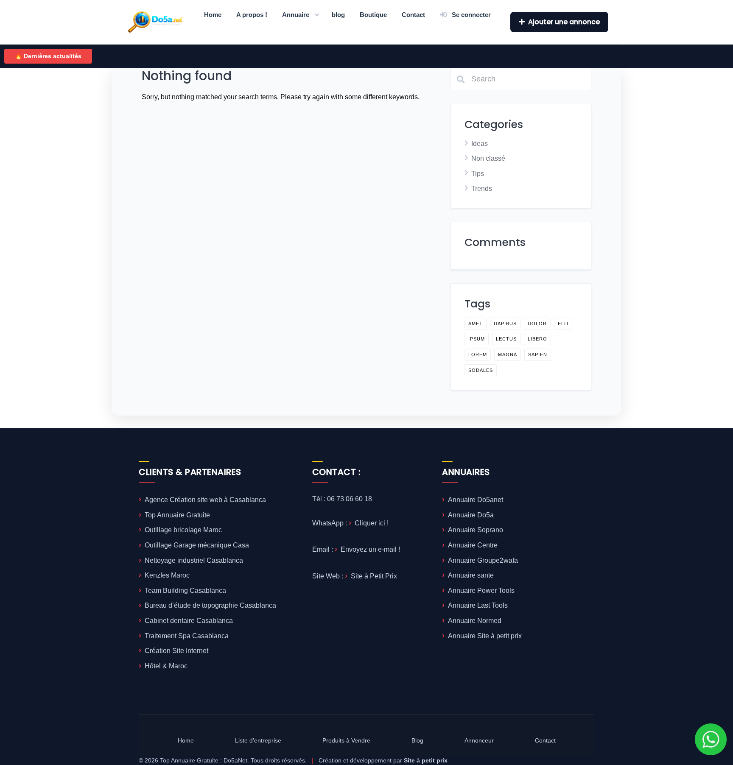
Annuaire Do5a (471, 515)
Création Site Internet (176, 650)
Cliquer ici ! (372, 523)
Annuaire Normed (474, 620)
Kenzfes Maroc (167, 575)
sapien (537, 354)
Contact (413, 14)
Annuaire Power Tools (481, 590)
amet (475, 323)
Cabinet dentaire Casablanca (189, 620)
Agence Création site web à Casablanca (205, 499)
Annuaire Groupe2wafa (483, 560)
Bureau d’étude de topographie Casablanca (210, 605)
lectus (506, 338)
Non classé (488, 158)
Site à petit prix (426, 760)
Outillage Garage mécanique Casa (197, 545)
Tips (477, 173)
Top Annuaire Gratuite (177, 515)
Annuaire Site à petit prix (485, 635)
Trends (481, 188)
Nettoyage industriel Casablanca (194, 560)
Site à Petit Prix (374, 576)
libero (537, 338)
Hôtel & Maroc (166, 666)
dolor (537, 323)
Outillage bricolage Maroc (183, 529)
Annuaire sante (471, 575)
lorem (477, 354)
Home (212, 14)
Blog (417, 740)
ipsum (476, 338)
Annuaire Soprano (475, 529)
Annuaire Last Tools (478, 605)
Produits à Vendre (346, 740)
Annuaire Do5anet (475, 499)
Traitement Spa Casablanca (187, 635)
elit (563, 323)
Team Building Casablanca (185, 590)
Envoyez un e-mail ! (370, 549)
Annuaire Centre (473, 545)
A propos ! (251, 14)
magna (507, 354)
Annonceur (479, 740)
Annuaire (295, 14)
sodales (480, 370)
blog (338, 14)
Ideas (479, 143)
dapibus (505, 323)
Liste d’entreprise (258, 740)
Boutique (373, 14)
